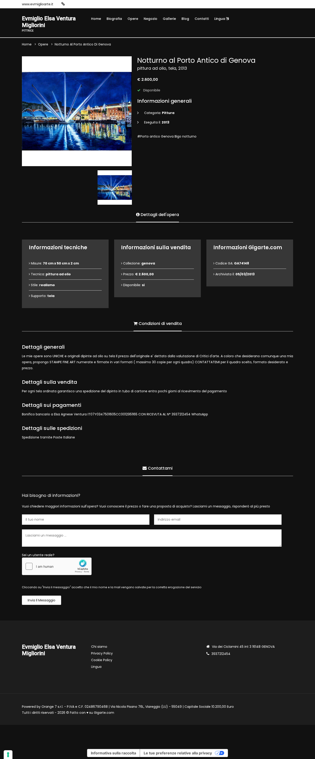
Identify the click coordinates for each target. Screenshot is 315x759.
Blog (185, 18)
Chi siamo (99, 646)
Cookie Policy (101, 660)
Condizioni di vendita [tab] (159, 323)
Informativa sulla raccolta (113, 753)
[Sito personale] (63, 4)
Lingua (220, 18)
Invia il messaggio (41, 600)
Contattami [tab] (159, 468)
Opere (133, 18)
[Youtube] (84, 4)
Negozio (150, 18)
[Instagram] (70, 4)
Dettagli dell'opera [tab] (159, 214)
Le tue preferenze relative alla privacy (178, 753)
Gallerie (169, 18)
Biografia (114, 18)
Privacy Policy (102, 653)
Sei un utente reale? (38, 555)
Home (96, 18)
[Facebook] (77, 4)
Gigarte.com (104, 712)
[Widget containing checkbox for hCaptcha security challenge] (57, 566)
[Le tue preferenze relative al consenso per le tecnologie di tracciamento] (8, 754)
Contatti (202, 18)
